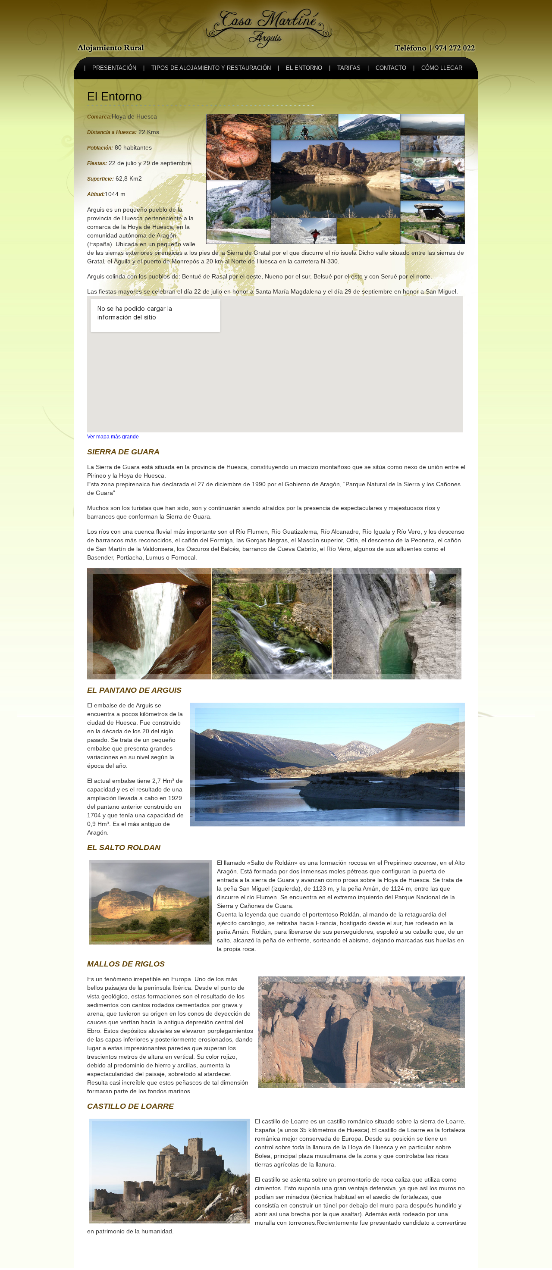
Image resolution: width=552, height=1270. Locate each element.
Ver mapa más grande (113, 436)
